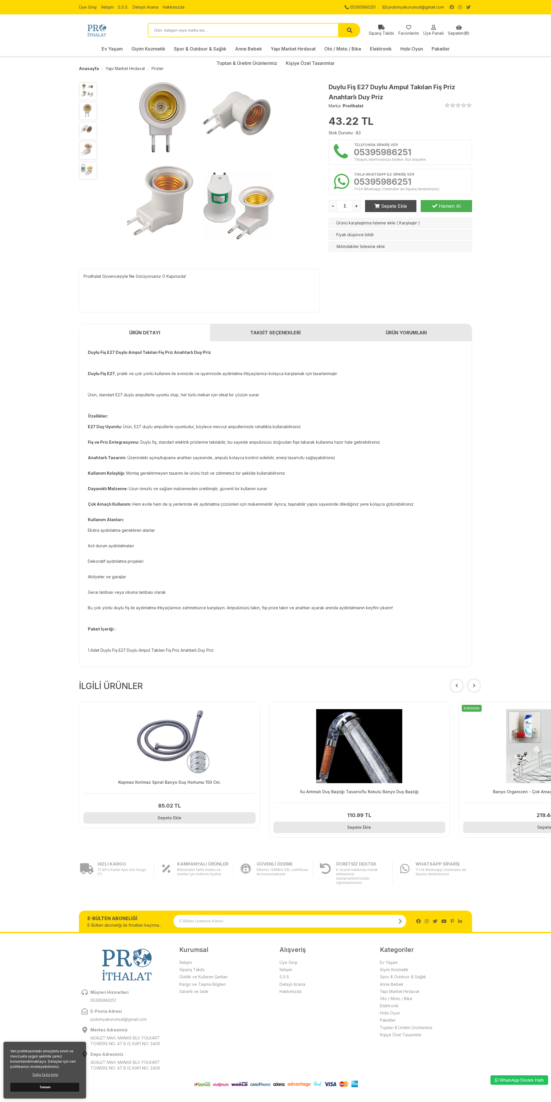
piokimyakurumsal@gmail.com (415, 7)
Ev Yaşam (112, 49)
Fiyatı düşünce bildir (355, 234)
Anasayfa (89, 68)
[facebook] (451, 7)
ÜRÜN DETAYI (144, 332)
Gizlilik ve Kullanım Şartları (203, 976)
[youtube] (444, 921)
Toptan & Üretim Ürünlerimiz (406, 1027)
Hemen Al (449, 206)
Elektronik (381, 49)
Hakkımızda (174, 7)
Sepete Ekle (393, 206)
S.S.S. (123, 7)
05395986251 (362, 7)
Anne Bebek (248, 49)
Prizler (158, 68)
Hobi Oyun (411, 49)
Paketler (441, 49)
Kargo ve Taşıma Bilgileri (202, 984)
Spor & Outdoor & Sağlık (200, 49)
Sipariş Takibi (192, 969)
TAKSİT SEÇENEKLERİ (275, 332)
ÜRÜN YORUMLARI (406, 332)
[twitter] (468, 7)
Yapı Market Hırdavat (293, 49)
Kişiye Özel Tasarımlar (401, 1034)
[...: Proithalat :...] (109, 30)
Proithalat (353, 105)
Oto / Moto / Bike (342, 49)
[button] (474, 686)
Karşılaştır (408, 222)
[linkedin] (460, 921)
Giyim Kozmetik (148, 49)
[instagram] (460, 7)
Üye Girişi (88, 7)
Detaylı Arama (145, 7)
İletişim (107, 7)
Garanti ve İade (193, 991)
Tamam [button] (45, 1087)
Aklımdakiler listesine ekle (360, 246)
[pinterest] (452, 921)
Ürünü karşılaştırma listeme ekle (365, 222)
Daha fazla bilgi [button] (45, 1074)
